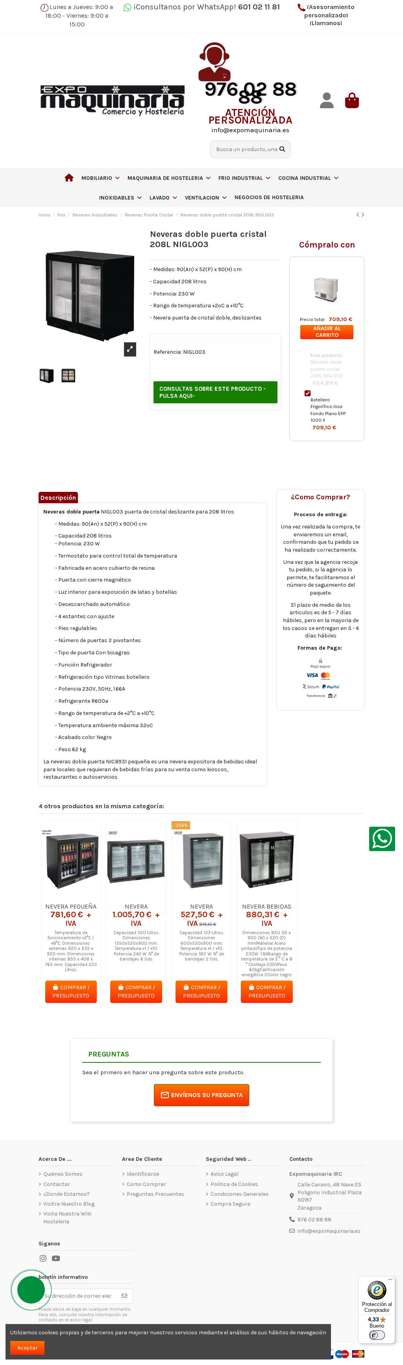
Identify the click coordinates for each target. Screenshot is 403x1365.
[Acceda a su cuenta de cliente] (326, 100)
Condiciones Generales (240, 1194)
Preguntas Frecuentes (155, 1194)
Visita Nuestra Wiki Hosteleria (67, 1217)
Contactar (56, 1184)
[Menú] (390, 1281)
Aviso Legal (224, 1174)
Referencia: (167, 352)
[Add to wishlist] (59, 895)
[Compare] (70, 895)
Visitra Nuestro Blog (68, 1204)
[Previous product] (358, 215)
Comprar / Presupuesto (71, 991)
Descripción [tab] (58, 497)
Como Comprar (146, 1184)
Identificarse (143, 1174)
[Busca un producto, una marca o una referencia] (282, 149)
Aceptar (27, 1348)
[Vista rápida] (82, 895)
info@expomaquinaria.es (329, 1231)
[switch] (377, 1335)
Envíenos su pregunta (207, 1095)
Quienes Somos (63, 1174)
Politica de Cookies (234, 1184)
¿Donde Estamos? (66, 1194)
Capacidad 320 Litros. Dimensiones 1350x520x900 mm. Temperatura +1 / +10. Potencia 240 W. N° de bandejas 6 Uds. (136, 946)
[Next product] (362, 215)
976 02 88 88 (314, 1219)
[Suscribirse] (124, 1296)
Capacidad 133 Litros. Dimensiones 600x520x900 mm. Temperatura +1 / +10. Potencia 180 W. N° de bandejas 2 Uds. (201, 946)
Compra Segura (230, 1204)
